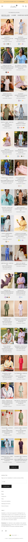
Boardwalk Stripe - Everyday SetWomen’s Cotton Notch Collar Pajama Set (7, 375)
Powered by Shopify (18, 538)
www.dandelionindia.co (6, 524)
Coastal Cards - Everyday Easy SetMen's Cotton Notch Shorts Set (7, 124)
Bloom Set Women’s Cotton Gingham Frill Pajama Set (21, 38)
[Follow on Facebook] (2, 531)
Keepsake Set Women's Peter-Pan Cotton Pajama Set (20, 292)
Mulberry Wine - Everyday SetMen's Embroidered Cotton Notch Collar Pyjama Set (20, 458)
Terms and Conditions (5, 501)
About (2, 510)
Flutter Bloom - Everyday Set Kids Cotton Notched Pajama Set (21, 375)
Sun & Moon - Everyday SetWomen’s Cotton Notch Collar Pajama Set (20, 347)
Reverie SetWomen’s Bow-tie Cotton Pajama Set (7, 38)
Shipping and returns (5, 503)
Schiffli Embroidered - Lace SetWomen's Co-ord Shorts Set (7, 235)
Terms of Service (4, 506)
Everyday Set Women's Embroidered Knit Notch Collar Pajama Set (7, 292)
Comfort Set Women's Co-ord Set (21, 123)
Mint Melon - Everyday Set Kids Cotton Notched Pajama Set (21, 402)
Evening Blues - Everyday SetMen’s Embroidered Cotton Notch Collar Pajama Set (7, 179)
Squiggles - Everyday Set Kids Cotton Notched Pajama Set (21, 320)
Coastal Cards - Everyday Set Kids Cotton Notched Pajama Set (21, 430)
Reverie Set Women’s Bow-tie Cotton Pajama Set (21, 151)
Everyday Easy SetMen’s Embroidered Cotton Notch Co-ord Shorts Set (7, 67)
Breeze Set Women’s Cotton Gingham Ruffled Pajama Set (7, 151)
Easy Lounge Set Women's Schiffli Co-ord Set (21, 209)
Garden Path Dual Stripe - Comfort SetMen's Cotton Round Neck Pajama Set (7, 458)
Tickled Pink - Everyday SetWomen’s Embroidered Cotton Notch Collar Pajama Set (7, 430)
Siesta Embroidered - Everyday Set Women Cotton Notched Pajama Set (21, 179)
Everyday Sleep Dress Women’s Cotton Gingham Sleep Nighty (21, 235)
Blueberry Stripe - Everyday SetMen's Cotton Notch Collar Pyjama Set (7, 320)
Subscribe (6, 486)
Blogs (2, 494)
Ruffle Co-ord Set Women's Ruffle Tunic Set (21, 264)
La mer (13, 15)
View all (14, 467)
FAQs (2, 499)
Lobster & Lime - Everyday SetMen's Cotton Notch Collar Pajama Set (7, 265)
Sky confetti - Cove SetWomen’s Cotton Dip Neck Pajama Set (21, 67)
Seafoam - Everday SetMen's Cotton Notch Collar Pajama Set (7, 209)
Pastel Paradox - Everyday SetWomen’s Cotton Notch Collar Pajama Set (7, 348)
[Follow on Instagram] (6, 531)
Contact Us (3, 496)
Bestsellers (5, 15)
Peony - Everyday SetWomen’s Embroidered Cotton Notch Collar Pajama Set (7, 402)
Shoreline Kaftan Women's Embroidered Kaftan (7, 95)
